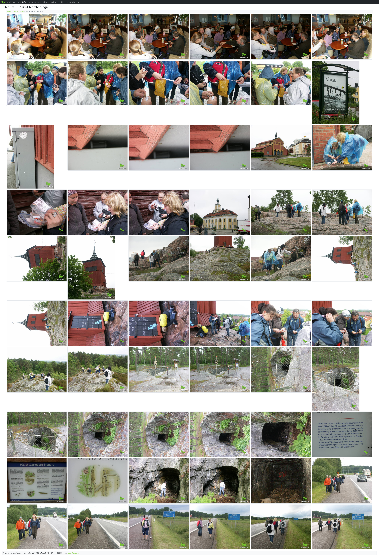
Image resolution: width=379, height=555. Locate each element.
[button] (376, 2)
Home (9, 11)
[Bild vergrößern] (36, 36)
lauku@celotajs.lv (74, 553)
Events (15, 11)
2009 (22, 11)
